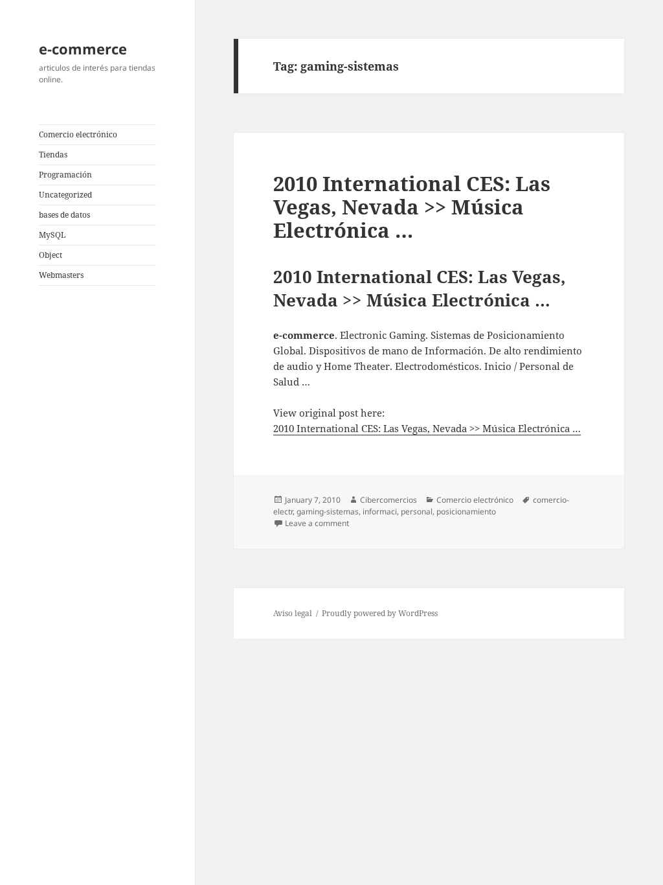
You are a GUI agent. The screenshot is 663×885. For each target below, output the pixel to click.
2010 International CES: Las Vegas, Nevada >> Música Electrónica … (411, 207)
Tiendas (53, 154)
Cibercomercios (388, 499)
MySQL (52, 234)
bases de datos (64, 214)
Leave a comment (317, 523)
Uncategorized (65, 194)
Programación (65, 174)
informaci (380, 511)
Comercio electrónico (78, 134)
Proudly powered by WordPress (380, 613)
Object (50, 254)
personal (417, 511)
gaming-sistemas (328, 511)
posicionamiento (466, 511)
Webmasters (61, 275)
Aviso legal (292, 613)
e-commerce (83, 48)
